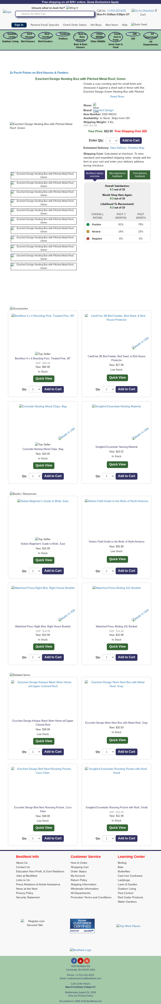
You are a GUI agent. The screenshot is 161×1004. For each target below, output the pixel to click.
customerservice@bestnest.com (84, 978)
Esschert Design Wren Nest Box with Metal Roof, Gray (116, 722)
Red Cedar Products (130, 897)
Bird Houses (28, 41)
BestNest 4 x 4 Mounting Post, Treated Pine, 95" (43, 358)
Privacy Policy (24, 893)
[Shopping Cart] (143, 10)
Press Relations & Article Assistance (38, 884)
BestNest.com (94, 1001)
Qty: (24, 389)
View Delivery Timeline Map (127, 147)
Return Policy (79, 880)
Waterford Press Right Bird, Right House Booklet (42, 626)
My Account (78, 875)
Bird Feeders (45, 41)
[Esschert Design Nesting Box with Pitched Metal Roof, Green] (44, 175)
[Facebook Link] (74, 961)
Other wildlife (98, 41)
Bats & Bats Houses (80, 46)
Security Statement (28, 897)
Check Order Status (75, 24)
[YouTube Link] (80, 961)
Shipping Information (83, 884)
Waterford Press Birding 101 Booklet (116, 626)
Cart (143, 14)
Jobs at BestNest (26, 875)
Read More (117, 96)
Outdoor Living (10, 41)
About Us (21, 862)
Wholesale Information (85, 888)
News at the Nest (26, 888)
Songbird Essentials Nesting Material (116, 446)
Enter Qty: (96, 140)
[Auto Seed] (139, 24)
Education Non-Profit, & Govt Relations (40, 871)
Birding (122, 862)
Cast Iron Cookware (130, 875)
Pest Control (125, 893)
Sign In (19, 24)
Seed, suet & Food (115, 46)
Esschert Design (103, 110)
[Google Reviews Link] (87, 961)
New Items (111, 24)
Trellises (63, 38)
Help (124, 24)
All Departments (150, 43)
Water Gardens (127, 901)
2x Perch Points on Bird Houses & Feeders (39, 72)
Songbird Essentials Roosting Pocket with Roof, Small (116, 807)
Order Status (79, 871)
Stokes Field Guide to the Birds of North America (116, 541)
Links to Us (23, 880)
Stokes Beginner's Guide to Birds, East (43, 543)
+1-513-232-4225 (116, 10)
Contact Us (23, 867)
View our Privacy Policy (80, 995)
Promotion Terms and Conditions (91, 897)
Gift (133, 38)
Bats (120, 867)
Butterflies (124, 871)
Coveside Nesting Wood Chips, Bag (43, 449)
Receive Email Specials (45, 24)
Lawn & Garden (127, 884)
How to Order (79, 862)
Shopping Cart (80, 867)
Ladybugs (124, 880)
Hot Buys (96, 24)
